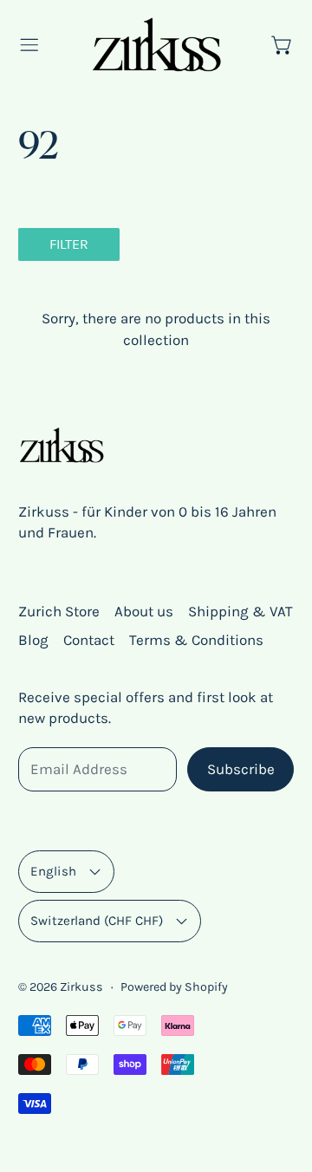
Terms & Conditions (196, 639)
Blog (33, 639)
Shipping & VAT (240, 611)
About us (143, 611)
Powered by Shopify (174, 987)
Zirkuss (81, 987)
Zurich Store (59, 611)
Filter (68, 244)
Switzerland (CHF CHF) (96, 920)
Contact (88, 639)
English (53, 871)
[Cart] (282, 45)
